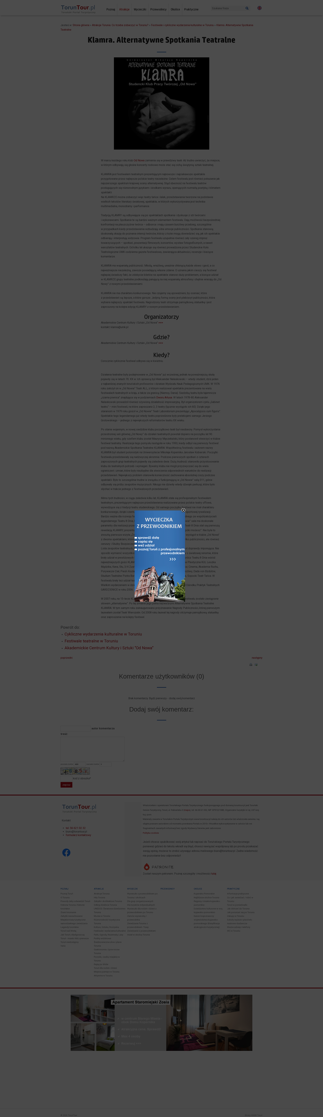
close (183, 510)
